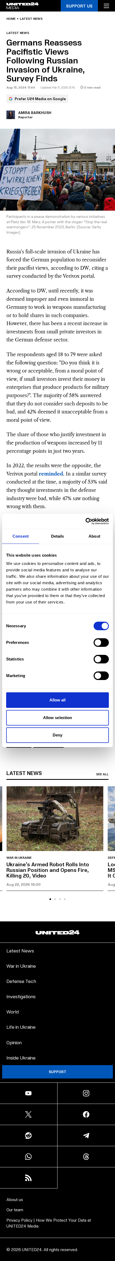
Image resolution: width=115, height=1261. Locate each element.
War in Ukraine (19, 857)
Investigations (21, 996)
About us (14, 1199)
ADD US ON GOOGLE (57, 1252)
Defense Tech (21, 981)
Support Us (79, 6)
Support (57, 1071)
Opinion (14, 1042)
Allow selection (57, 717)
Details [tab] (57, 536)
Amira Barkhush (34, 112)
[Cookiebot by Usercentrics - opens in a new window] (85, 521)
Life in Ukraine (21, 1026)
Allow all (57, 700)
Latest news (31, 18)
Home (11, 18)
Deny (57, 735)
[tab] (50, 899)
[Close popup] (108, 1207)
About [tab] (94, 536)
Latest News (20, 950)
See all (102, 774)
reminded (51, 474)
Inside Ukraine (21, 1057)
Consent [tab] (21, 536)
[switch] (101, 642)
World (12, 1011)
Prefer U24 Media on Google (40, 98)
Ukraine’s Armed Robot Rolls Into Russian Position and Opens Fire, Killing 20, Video (47, 869)
